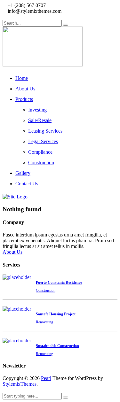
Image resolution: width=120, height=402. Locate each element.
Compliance (40, 152)
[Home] (15, 196)
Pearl (46, 378)
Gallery (22, 173)
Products (24, 99)
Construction (41, 162)
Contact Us (26, 183)
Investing (37, 109)
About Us (25, 88)
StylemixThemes (19, 384)
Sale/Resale (40, 120)
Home (21, 78)
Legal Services (43, 141)
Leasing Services (45, 131)
